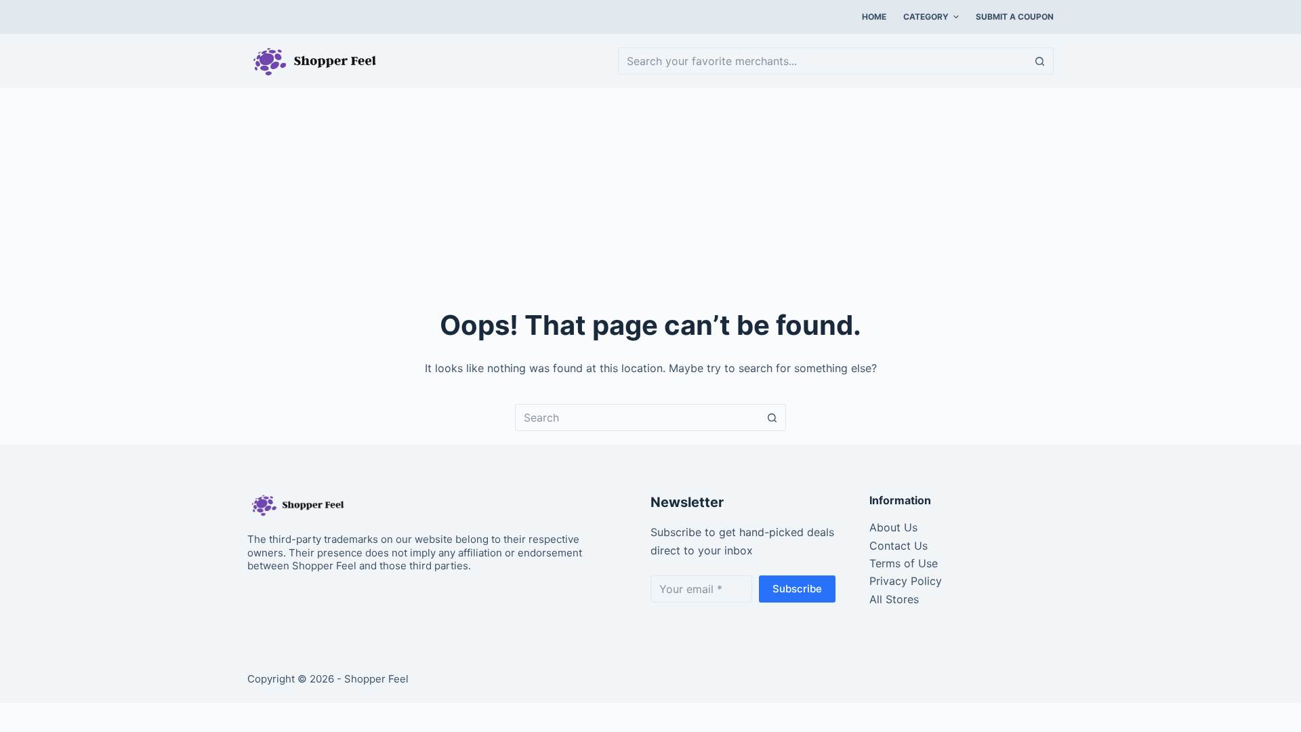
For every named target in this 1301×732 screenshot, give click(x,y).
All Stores (894, 599)
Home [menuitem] (874, 17)
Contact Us (898, 545)
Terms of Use (903, 563)
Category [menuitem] (926, 17)
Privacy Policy (905, 581)
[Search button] (1040, 61)
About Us (893, 527)
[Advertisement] (650, 190)
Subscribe (797, 588)
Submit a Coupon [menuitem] (1015, 17)
